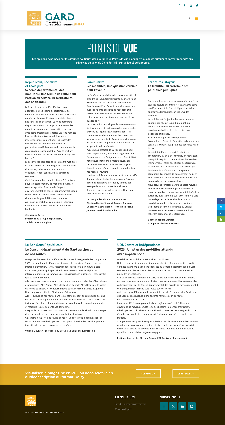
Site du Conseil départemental (130, 403)
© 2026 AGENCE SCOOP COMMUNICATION (44, 412)
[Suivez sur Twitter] (173, 406)
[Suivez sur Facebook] (178, 5)
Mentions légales (123, 408)
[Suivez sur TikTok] (197, 5)
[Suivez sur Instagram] (191, 5)
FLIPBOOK (148, 373)
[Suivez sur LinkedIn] (185, 5)
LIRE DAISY (186, 373)
